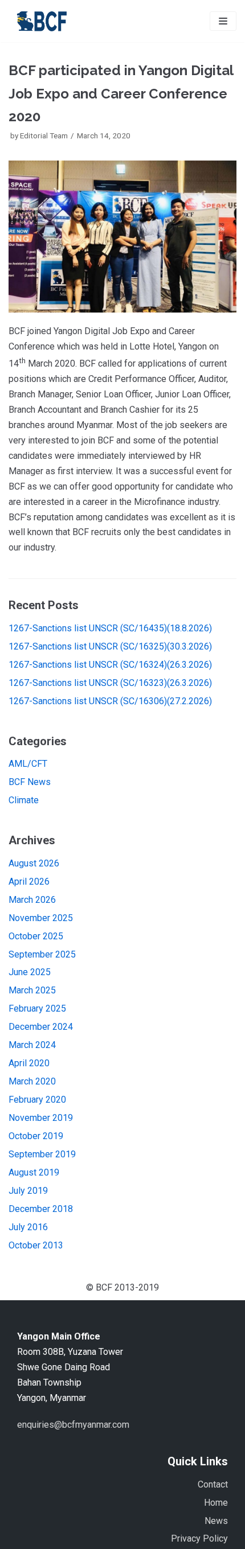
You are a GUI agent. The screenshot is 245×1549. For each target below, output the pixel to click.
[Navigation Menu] (223, 21)
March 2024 (32, 1044)
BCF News (30, 781)
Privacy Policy (199, 1538)
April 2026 (29, 881)
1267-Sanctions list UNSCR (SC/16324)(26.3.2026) (110, 664)
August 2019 (34, 1172)
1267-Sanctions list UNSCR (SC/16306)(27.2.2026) (110, 701)
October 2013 (36, 1245)
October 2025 (36, 936)
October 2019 (36, 1136)
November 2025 (41, 918)
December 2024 (41, 1026)
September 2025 (42, 954)
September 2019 (42, 1154)
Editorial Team (44, 135)
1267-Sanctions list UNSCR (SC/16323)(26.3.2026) (110, 682)
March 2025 (32, 990)
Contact (213, 1484)
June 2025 (30, 972)
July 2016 (28, 1227)
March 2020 (32, 1081)
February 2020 (37, 1099)
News (216, 1520)
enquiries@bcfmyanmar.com (73, 1424)
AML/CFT (28, 763)
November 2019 (41, 1117)
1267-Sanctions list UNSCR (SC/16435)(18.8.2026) (110, 628)
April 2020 (29, 1063)
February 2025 (37, 1008)
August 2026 (34, 863)
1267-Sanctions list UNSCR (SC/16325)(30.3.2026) (110, 646)
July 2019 (28, 1190)
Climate (24, 800)
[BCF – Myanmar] (43, 21)
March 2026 (32, 899)
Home (216, 1502)
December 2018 (41, 1208)
